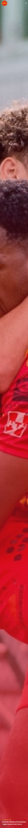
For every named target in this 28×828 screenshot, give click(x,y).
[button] (14, 414)
